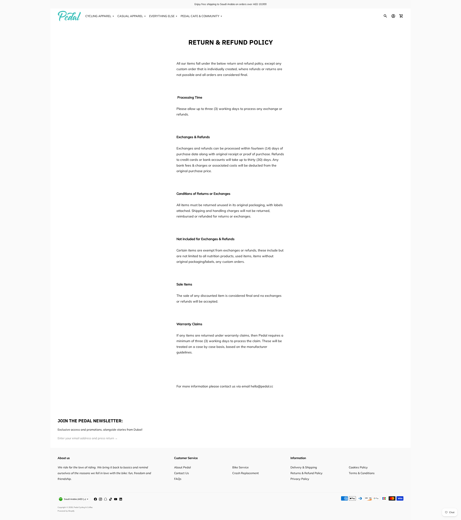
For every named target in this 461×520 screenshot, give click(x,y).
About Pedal (182, 467)
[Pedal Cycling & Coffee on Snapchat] (105, 499)
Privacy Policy (299, 479)
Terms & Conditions (362, 473)
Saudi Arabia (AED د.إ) (75, 499)
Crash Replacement (245, 473)
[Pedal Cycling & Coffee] (69, 16)
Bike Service (240, 467)
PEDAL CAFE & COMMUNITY (200, 16)
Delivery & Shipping (303, 467)
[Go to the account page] (393, 16)
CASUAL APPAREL (130, 16)
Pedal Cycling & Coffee (83, 507)
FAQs (177, 479)
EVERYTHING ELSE (161, 16)
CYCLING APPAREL (98, 16)
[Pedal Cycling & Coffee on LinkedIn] (120, 499)
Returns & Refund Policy (306, 473)
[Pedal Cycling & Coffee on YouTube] (115, 499)
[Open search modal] (385, 16)
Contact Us (181, 473)
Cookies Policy (358, 467)
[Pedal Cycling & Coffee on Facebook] (95, 499)
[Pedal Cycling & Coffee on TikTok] (110, 499)
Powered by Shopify (66, 511)
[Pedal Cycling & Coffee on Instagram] (100, 499)
